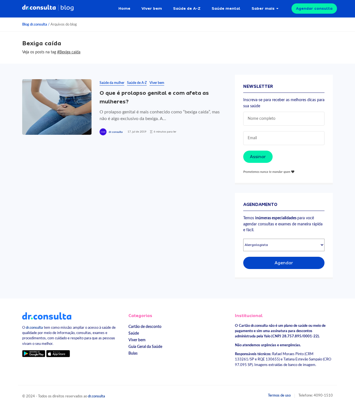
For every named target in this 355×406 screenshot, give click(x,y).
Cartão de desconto (144, 327)
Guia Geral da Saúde (145, 347)
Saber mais (263, 8)
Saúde (133, 333)
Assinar (258, 156)
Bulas (133, 353)
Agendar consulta (314, 8)
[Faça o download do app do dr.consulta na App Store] (58, 353)
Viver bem (151, 8)
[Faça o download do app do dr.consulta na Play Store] (33, 353)
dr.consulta (116, 132)
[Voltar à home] (46, 315)
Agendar (284, 262)
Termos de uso (279, 395)
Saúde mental (226, 8)
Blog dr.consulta (34, 24)
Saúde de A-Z (187, 8)
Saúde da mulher (112, 82)
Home (124, 8)
